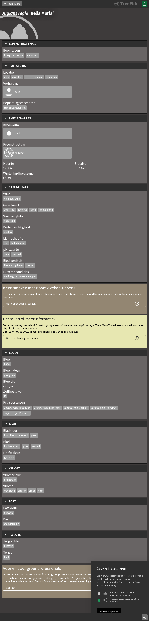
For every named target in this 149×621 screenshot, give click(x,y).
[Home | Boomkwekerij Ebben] (144, 4)
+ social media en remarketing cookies (124, 600)
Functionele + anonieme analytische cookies (122, 593)
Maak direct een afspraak (21, 303)
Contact (10, 587)
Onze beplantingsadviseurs (22, 338)
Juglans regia (17, 407)
